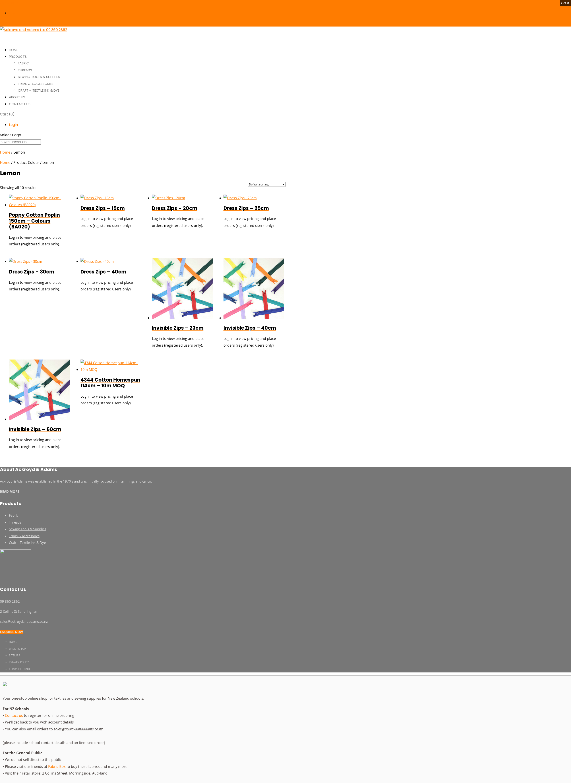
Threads (25, 70)
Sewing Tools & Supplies (39, 76)
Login (14, 13)
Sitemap (14, 655)
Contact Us (20, 104)
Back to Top (17, 649)
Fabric (23, 63)
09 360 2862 (9, 3)
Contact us (14, 715)
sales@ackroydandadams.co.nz (24, 621)
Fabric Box (57, 766)
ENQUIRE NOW (11, 632)
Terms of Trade (20, 669)
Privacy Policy (19, 662)
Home (5, 152)
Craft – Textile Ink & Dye (38, 90)
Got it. (565, 3)
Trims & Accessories (36, 83)
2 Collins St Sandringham (19, 611)
